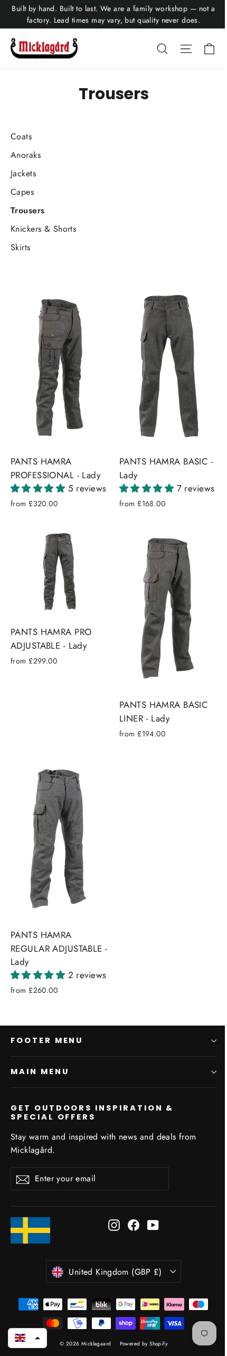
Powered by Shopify (144, 1344)
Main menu (40, 1071)
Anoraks (26, 155)
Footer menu (47, 1040)
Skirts (21, 247)
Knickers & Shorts (43, 229)
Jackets (23, 173)
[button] (39, 488)
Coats (21, 136)
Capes (22, 192)
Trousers (27, 210)
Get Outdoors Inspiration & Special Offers (92, 1112)
